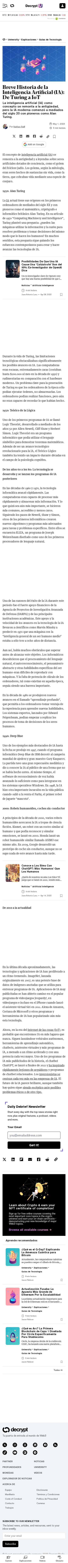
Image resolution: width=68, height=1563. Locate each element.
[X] (5, 1445)
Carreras (41, 1503)
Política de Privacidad (47, 1499)
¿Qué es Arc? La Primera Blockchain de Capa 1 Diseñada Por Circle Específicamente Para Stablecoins (42, 1333)
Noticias (39, 1461)
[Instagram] (15, 1445)
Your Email (15, 1127)
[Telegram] (35, 1452)
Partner (8, 1461)
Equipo (8, 1490)
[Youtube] (15, 1452)
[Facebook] (45, 1445)
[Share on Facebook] (34, 136)
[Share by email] (27, 136)
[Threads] (25, 1445)
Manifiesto (10, 1494)
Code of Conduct (13, 1499)
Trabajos (9, 1507)
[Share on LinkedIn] (20, 136)
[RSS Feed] (55, 1445)
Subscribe (10, 1543)
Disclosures (42, 1490)
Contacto (9, 1503)
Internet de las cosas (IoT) (44, 1030)
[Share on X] (14, 136)
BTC (4, 15)
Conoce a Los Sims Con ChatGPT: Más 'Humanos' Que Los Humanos (41, 868)
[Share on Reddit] (41, 136)
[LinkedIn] (35, 1445)
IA (7, 200)
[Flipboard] (25, 1452)
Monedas (8, 1473)
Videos (38, 1473)
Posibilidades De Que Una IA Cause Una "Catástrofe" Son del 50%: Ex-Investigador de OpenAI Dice (42, 266)
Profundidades (12, 1467)
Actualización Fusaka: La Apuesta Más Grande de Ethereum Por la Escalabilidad (41, 1292)
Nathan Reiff (19, 126)
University (40, 1467)
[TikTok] (5, 1452)
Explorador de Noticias (17, 1478)
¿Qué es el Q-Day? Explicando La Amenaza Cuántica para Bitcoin (41, 1252)
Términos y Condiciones (48, 1494)
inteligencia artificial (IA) (37, 154)
